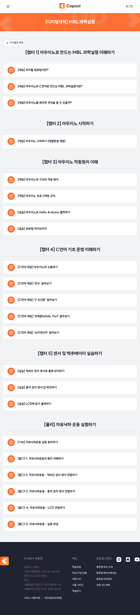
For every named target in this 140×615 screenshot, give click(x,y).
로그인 (129, 6)
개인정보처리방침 (53, 598)
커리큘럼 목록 (16, 42)
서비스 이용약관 (32, 598)
